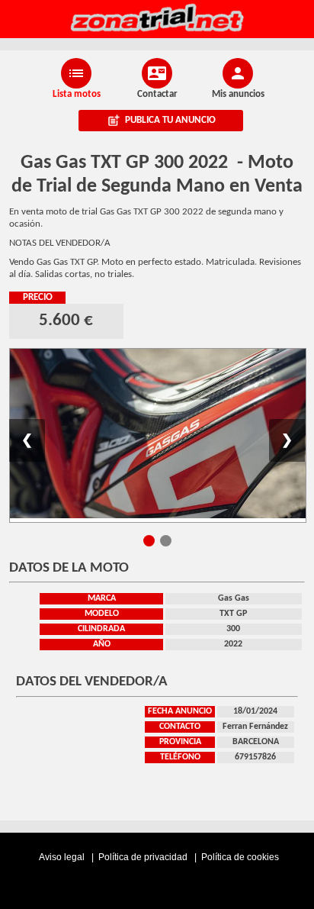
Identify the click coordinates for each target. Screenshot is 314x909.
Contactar (157, 94)
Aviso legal (63, 857)
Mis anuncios (238, 94)
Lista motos (77, 94)
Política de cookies (240, 857)
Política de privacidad (144, 857)
